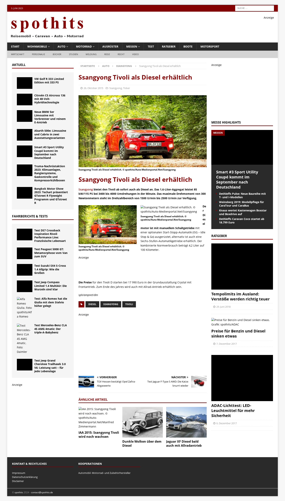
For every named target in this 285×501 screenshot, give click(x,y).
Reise (107, 54)
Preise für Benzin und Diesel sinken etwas (238, 333)
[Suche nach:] (254, 8)
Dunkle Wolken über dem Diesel (142, 443)
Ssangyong (115, 88)
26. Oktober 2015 (93, 88)
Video (135, 54)
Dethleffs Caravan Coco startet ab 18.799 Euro (241, 220)
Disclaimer (18, 481)
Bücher (57, 54)
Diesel (92, 304)
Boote (188, 46)
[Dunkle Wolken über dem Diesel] (142, 422)
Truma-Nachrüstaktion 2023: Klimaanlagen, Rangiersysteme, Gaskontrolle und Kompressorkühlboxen (49, 173)
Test (151, 46)
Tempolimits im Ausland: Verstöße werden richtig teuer (240, 296)
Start (15, 46)
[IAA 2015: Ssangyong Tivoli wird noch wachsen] (99, 418)
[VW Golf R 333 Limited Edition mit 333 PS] (24, 83)
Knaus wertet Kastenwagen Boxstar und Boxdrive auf (243, 212)
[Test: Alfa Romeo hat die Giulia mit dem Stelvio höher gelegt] (24, 308)
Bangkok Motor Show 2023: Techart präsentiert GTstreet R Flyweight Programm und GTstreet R (51, 196)
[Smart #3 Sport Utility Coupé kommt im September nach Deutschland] (24, 151)
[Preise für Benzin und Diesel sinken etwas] (242, 322)
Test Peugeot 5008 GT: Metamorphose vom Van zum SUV (50, 252)
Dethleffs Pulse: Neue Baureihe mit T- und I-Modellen (242, 195)
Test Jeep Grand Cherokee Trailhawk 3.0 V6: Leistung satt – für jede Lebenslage (50, 366)
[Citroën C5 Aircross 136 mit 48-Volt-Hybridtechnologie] (24, 99)
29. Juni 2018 (223, 306)
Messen (131, 46)
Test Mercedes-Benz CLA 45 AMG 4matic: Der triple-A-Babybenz (50, 328)
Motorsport (209, 46)
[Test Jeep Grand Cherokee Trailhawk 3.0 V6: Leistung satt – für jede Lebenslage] (24, 364)
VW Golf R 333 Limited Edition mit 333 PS (49, 80)
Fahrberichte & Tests (30, 216)
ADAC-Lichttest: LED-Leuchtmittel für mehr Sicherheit (233, 410)
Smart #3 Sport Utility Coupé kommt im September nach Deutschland (49, 152)
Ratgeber (168, 46)
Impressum (18, 473)
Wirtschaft (17, 54)
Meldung (91, 54)
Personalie (38, 54)
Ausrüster (110, 46)
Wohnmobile (37, 46)
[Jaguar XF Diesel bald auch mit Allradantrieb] (186, 422)
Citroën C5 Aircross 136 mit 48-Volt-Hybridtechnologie (49, 98)
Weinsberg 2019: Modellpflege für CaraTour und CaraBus (241, 203)
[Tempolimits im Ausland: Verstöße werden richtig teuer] (242, 266)
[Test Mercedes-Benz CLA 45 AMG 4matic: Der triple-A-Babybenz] (24, 339)
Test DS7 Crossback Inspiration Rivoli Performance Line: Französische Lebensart (50, 235)
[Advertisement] (203, 28)
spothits (19, 492)
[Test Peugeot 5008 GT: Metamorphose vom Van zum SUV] (24, 253)
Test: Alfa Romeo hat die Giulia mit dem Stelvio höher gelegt (50, 302)
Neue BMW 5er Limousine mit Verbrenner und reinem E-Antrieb (50, 117)
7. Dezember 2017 (226, 343)
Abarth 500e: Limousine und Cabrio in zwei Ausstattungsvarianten (50, 134)
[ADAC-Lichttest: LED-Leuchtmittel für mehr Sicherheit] (242, 378)
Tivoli (129, 304)
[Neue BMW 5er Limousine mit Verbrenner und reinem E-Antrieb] (24, 116)
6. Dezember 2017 (226, 423)
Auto (61, 46)
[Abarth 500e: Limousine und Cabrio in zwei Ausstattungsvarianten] (24, 135)
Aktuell (19, 65)
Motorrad (84, 46)
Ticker (126, 88)
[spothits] (46, 38)
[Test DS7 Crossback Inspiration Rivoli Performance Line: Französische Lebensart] (24, 234)
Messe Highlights (226, 122)
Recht (121, 54)
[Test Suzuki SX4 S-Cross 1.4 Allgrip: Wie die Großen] (24, 270)
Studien (73, 54)
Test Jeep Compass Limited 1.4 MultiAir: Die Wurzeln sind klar (50, 285)
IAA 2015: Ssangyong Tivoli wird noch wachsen (99, 434)
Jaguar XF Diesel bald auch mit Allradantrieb (184, 443)
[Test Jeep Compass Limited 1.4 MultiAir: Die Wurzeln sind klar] (24, 286)
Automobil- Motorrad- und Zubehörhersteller (104, 473)
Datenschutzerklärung (25, 477)
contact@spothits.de (42, 492)
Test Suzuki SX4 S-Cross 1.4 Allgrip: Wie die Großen (50, 269)
